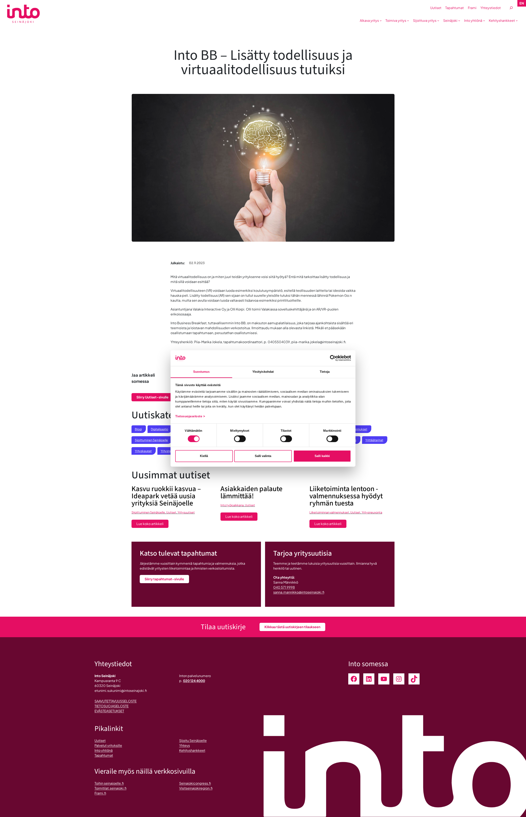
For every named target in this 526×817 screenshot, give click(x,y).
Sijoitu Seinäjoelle (193, 740)
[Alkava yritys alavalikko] (381, 21)
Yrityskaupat (143, 451)
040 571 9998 (284, 587)
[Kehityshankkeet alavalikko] (517, 21)
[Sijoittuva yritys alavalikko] (438, 21)
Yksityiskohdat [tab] (263, 371)
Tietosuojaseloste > (190, 416)
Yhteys (184, 745)
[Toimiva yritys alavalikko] (408, 21)
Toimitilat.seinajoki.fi (110, 788)
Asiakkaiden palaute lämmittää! (251, 492)
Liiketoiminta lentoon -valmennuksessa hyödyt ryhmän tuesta (346, 496)
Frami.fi (100, 793)
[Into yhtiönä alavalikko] (484, 21)
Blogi (138, 429)
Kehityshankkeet (192, 750)
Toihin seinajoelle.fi (109, 783)
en (521, 3)
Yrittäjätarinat (374, 440)
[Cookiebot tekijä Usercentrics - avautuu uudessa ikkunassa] (333, 358)
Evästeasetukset (109, 711)
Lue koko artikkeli (152, 524)
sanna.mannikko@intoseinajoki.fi (298, 592)
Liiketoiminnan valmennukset (329, 512)
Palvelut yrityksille (108, 745)
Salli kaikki (322, 456)
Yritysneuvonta (372, 512)
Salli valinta (263, 456)
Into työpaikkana (232, 505)
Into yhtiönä (104, 750)
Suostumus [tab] (201, 371)
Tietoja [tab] (325, 371)
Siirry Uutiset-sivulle (152, 397)
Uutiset (171, 512)
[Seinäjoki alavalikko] (459, 21)
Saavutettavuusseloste (116, 701)
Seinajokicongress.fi (195, 783)
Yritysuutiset (186, 512)
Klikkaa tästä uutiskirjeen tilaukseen (292, 627)
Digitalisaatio (159, 429)
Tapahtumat (104, 755)
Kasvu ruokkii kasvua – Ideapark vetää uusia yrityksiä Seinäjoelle (166, 496)
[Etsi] (511, 7)
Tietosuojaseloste (112, 706)
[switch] (240, 439)
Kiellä (204, 456)
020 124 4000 (194, 681)
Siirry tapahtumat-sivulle (164, 579)
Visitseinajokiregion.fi (195, 788)
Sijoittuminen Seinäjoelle (151, 440)
